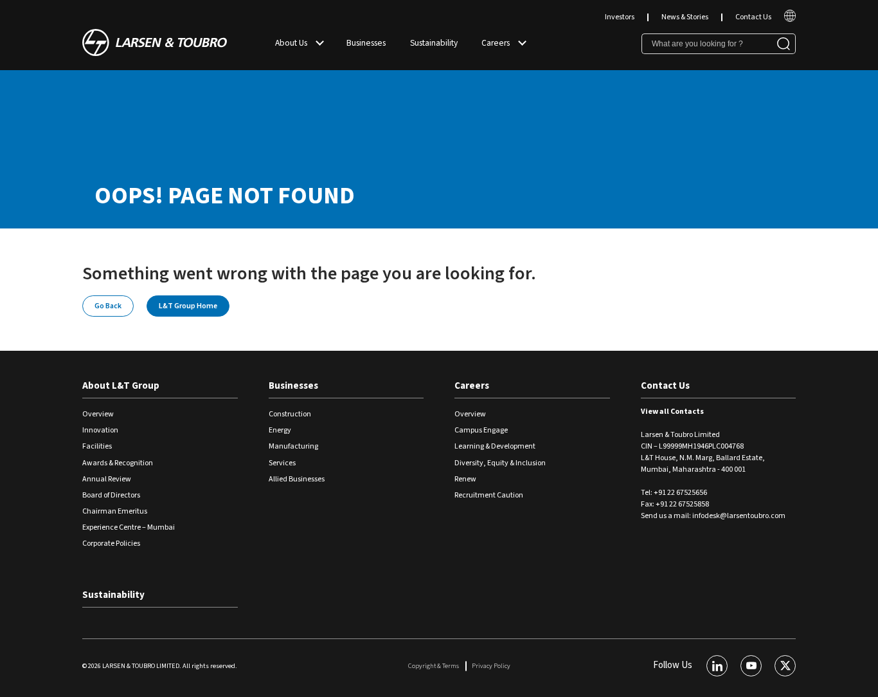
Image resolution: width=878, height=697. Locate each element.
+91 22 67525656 (680, 492)
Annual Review (106, 479)
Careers (495, 43)
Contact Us (753, 17)
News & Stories (684, 17)
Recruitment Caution (488, 495)
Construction (290, 414)
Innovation (100, 430)
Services (282, 463)
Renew (465, 479)
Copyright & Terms (433, 666)
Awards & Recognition (117, 463)
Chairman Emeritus (114, 511)
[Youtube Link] (751, 665)
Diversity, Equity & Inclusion (500, 463)
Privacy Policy (491, 666)
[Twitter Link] (785, 665)
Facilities (97, 446)
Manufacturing (293, 446)
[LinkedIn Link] (717, 665)
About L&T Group (120, 386)
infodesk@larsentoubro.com (738, 515)
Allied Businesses (297, 479)
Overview (98, 414)
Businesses (366, 43)
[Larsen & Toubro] (154, 44)
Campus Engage (481, 430)
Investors (619, 17)
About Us (291, 43)
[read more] (790, 19)
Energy (280, 430)
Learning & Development (494, 446)
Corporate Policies (111, 543)
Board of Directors (111, 495)
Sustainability (434, 43)
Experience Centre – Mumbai (128, 527)
